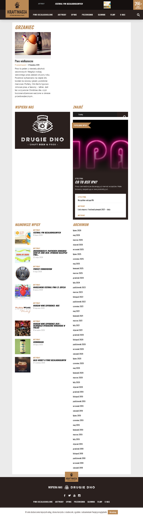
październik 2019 (79, 401)
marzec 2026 (78, 239)
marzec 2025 (78, 273)
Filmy (112, 14)
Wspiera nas (55, 487)
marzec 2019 (77, 434)
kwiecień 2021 (78, 315)
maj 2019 (76, 424)
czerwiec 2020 (78, 363)
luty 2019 (76, 439)
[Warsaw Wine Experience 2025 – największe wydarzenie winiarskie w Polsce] (22, 328)
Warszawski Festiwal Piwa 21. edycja (49, 287)
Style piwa (79, 178)
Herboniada (38, 342)
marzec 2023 (78, 292)
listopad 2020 (78, 339)
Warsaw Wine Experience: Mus (46, 305)
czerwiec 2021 (78, 306)
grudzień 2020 (78, 334)
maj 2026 (76, 235)
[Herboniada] (22, 346)
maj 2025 (76, 263)
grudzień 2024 (78, 277)
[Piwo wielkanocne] (33, 43)
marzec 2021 (77, 320)
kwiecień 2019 (78, 429)
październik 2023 (79, 287)
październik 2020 (79, 344)
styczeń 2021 (78, 330)
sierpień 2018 (78, 467)
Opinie (74, 14)
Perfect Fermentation (42, 268)
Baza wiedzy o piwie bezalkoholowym (49, 360)
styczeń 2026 (78, 244)
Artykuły (41, 4)
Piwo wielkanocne (24, 61)
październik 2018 (79, 458)
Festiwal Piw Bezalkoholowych (69, 3)
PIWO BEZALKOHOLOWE (43, 14)
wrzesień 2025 (78, 249)
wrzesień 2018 (78, 462)
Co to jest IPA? (86, 181)
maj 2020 (76, 367)
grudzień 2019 (78, 391)
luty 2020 (76, 382)
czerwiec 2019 (78, 420)
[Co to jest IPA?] (100, 157)
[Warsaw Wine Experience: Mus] (22, 310)
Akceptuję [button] (112, 512)
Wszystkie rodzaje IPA (86, 200)
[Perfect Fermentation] (22, 273)
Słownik (101, 14)
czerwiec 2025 (78, 258)
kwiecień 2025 (78, 268)
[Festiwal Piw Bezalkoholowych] (107, 4)
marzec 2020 (78, 377)
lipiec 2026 (77, 230)
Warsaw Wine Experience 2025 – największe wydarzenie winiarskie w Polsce (49, 325)
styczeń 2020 (78, 386)
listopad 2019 (78, 396)
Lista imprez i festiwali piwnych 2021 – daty (94, 209)
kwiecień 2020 (78, 372)
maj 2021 (76, 311)
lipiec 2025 (77, 254)
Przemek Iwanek (20, 65)
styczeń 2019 (78, 443)
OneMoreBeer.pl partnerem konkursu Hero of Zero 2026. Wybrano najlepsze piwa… (50, 252)
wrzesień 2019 (78, 405)
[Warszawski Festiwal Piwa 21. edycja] (22, 292)
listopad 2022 (78, 296)
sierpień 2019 (78, 410)
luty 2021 (76, 325)
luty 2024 (76, 282)
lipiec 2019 (77, 415)
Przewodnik (87, 14)
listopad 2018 (78, 453)
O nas (122, 14)
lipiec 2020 (77, 358)
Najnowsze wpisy (27, 224)
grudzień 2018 (78, 448)
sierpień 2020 (78, 353)
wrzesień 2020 (78, 348)
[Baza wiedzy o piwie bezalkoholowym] (22, 364)
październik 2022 (79, 301)
